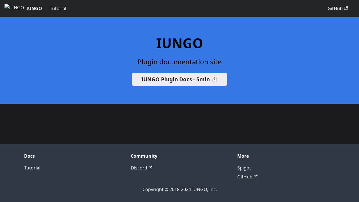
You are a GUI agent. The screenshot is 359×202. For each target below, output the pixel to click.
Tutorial (58, 8)
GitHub (335, 8)
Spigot (244, 168)
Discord (139, 168)
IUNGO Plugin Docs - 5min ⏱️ (179, 79)
